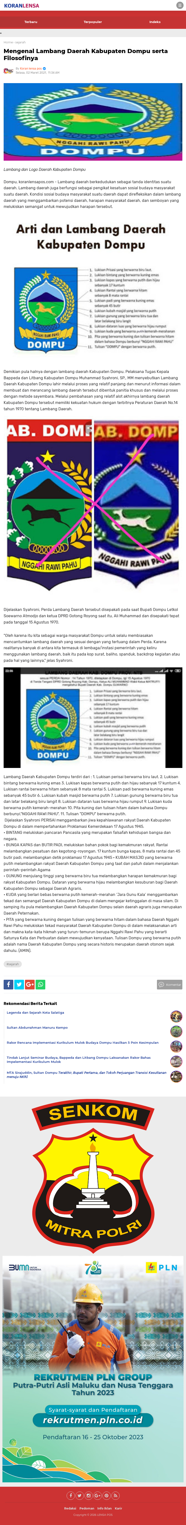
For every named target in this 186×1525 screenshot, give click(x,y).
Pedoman (86, 1508)
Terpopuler (93, 22)
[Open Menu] (180, 5)
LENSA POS (105, 1515)
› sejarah (20, 42)
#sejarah (13, 964)
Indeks (155, 22)
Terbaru (30, 22)
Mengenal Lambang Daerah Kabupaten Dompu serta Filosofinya (86, 54)
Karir (118, 1508)
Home (8, 42)
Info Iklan (104, 1508)
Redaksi (70, 1508)
